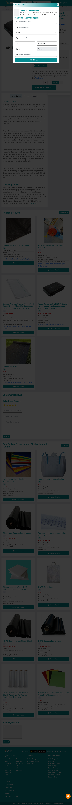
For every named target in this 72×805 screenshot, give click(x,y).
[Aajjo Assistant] (68, 796)
